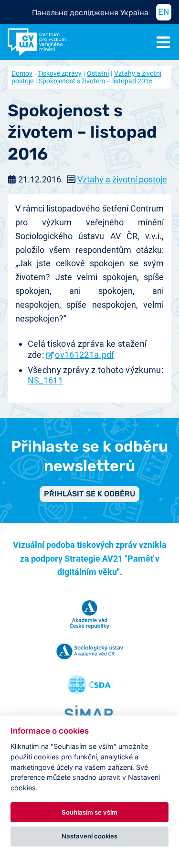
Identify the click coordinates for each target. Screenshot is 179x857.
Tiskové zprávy (60, 73)
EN (163, 12)
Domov (21, 73)
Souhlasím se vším (89, 812)
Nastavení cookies (89, 836)
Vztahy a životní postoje (122, 179)
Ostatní (98, 73)
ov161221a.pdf (84, 355)
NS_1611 (45, 380)
